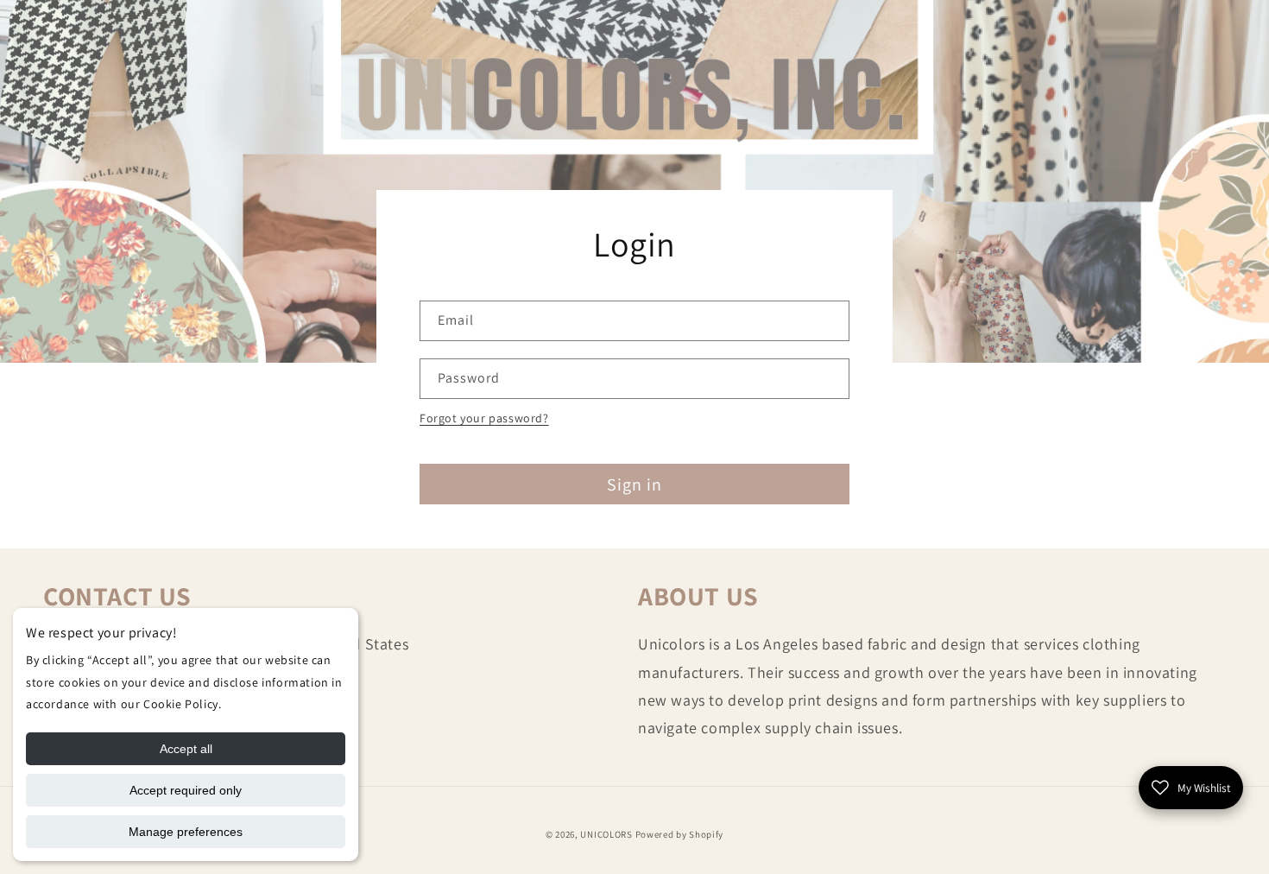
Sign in (634, 484)
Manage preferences (186, 832)
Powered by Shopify (679, 834)
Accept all (186, 749)
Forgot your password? (484, 418)
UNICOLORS (606, 834)
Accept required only (185, 790)
